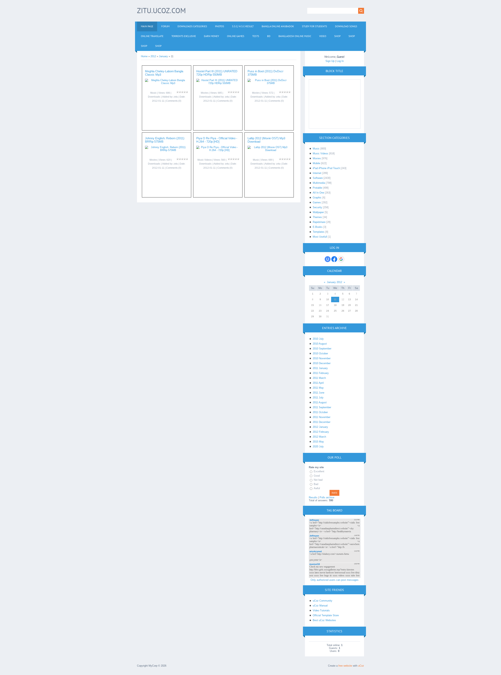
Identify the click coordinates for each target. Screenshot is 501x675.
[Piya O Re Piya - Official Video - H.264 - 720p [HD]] (217, 150)
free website (345, 665)
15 (312, 305)
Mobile (316, 163)
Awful (317, 488)
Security (317, 207)
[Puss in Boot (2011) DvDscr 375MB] (269, 83)
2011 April (318, 382)
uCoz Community (322, 600)
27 (349, 310)
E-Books (318, 226)
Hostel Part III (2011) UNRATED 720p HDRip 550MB (216, 73)
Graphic (317, 197)
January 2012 (334, 282)
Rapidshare (319, 222)
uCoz (361, 665)
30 (320, 316)
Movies (204, 92)
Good (317, 475)
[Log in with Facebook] (334, 259)
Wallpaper (318, 212)
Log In (340, 61)
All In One (318, 192)
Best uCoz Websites (324, 620)
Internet (317, 173)
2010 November (322, 358)
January (163, 56)
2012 (153, 56)
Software (318, 177)
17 (327, 305)
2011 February (321, 373)
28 (356, 310)
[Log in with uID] (328, 259)
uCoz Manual (320, 605)
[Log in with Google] (341, 259)
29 (312, 316)
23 (320, 310)
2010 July (318, 338)
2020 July (318, 446)
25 (335, 310)
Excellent (319, 471)
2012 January (320, 426)
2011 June (318, 392)
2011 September (322, 407)
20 (349, 305)
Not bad (318, 479)
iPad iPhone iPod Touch (326, 168)
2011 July (318, 397)
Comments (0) (173, 101)
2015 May (318, 441)
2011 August (320, 402)
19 (343, 305)
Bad (316, 484)
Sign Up (329, 61)
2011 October (320, 412)
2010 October (320, 353)
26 (343, 310)
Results (313, 497)
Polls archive (327, 497)
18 (335, 305)
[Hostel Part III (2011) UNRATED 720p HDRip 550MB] (217, 83)
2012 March (319, 436)
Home (144, 56)
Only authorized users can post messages (335, 579)
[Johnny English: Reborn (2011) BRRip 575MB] (166, 150)
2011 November (321, 417)
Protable (317, 187)
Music (153, 92)
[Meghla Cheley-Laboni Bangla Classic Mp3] (166, 83)
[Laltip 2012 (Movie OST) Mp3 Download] (269, 150)
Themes (317, 217)
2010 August (320, 343)
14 (356, 299)
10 (327, 299)
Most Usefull (320, 236)
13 (349, 299)
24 (327, 310)
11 (335, 299)
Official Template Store (326, 615)
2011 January (320, 368)
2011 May (318, 387)
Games (317, 202)
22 (312, 310)
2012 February (321, 431)
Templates (318, 231)
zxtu (176, 96)
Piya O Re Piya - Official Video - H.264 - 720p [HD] (216, 140)
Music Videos (204, 159)
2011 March (319, 377)
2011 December (321, 422)
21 (356, 305)
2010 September (322, 348)
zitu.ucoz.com (161, 10)
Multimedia (319, 182)
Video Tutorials (321, 610)
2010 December (322, 363)
